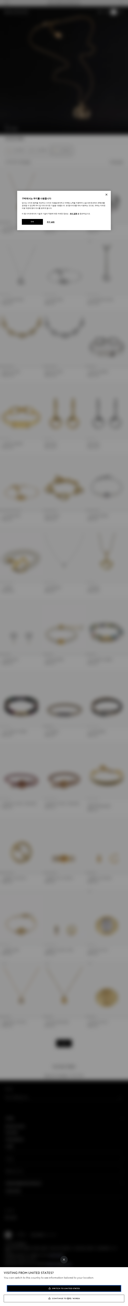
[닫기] (106, 194)
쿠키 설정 (51, 222)
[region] (64, 210)
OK (32, 222)
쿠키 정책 (73, 214)
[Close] (64, 1259)
